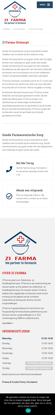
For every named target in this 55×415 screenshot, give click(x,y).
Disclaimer (32, 382)
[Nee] (51, 404)
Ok (28, 410)
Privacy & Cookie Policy (14, 382)
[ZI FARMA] (15, 13)
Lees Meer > (8, 323)
